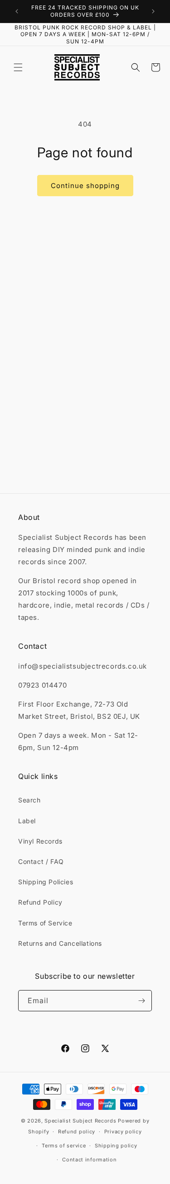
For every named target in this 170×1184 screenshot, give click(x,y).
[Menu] (18, 67)
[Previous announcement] (17, 11)
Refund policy (76, 1131)
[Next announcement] (153, 11)
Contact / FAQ (41, 861)
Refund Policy (40, 902)
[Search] (136, 67)
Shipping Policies (45, 882)
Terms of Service (45, 923)
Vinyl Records (40, 841)
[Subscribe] (141, 1000)
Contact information (89, 1159)
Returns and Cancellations (60, 943)
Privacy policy (123, 1131)
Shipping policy (116, 1145)
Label (27, 821)
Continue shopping (85, 185)
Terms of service (64, 1145)
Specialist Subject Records (80, 1121)
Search (29, 800)
